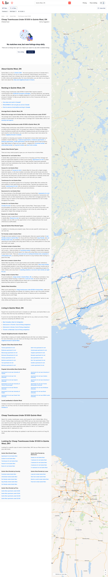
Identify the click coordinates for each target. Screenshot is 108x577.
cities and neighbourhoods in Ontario (24, 80)
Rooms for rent (14, 218)
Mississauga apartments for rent (9, 352)
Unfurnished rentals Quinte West (9, 476)
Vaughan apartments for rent (38, 352)
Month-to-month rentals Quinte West (40, 479)
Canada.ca (4, 407)
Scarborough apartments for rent (39, 350)
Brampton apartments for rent (38, 355)
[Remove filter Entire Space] (16, 11)
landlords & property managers (21, 93)
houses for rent (16, 170)
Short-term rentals (43, 264)
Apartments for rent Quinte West (9, 456)
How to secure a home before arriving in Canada (16, 107)
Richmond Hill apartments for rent (9, 355)
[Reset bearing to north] (105, 574)
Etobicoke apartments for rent (8, 350)
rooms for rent (29, 278)
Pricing (85, 3)
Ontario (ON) (18, 72)
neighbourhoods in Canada (13, 134)
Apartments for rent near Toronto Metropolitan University (39, 384)
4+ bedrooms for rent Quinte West (39, 467)
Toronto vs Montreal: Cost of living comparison (16, 329)
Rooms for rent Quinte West (8, 466)
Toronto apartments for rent (8, 347)
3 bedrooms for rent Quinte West (39, 465)
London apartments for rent (37, 365)
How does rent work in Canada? (12, 102)
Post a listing (93, 3)
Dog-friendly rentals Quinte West (9, 481)
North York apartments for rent (38, 347)
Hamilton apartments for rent (38, 362)
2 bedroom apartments (37, 139)
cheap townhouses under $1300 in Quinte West (29, 289)
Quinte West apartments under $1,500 (10, 493)
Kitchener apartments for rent (8, 365)
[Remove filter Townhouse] (7, 11)
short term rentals (32, 145)
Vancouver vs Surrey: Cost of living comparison (16, 327)
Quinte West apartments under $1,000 (10, 490)
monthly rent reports (7, 120)
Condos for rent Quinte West (8, 458)
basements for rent (44, 193)
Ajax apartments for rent (37, 357)
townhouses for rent (12, 186)
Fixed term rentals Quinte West (38, 481)
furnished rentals (40, 143)
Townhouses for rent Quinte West (9, 461)
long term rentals (19, 145)
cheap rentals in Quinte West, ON (22, 277)
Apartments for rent (38, 159)
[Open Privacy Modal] (12, 3)
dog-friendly (40, 238)
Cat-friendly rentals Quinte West (9, 484)
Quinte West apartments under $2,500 (10, 498)
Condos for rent (5, 205)
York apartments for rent (7, 362)
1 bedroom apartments (24, 139)
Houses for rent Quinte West (8, 463)
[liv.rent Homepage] (5, 3)
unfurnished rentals (7, 145)
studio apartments (19, 141)
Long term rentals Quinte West (38, 474)
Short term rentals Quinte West (38, 476)
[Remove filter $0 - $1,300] (24, 11)
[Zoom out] (105, 572)
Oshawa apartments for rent (8, 357)
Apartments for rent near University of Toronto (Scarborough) (10, 384)
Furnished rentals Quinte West (8, 474)
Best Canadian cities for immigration (13, 322)
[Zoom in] (105, 570)
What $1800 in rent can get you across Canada (16, 104)
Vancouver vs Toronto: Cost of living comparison (16, 324)
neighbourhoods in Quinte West (10, 340)
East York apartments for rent (38, 360)
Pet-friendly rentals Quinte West (9, 479)
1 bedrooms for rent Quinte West (39, 460)
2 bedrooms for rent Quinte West (39, 462)
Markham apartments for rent (8, 360)
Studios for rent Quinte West (38, 457)
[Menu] (102, 3)
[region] (79, 295)
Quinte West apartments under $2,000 (10, 496)
